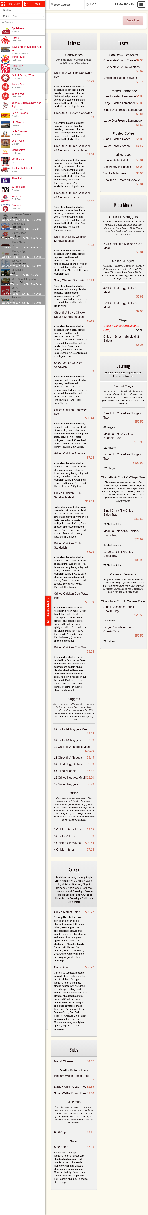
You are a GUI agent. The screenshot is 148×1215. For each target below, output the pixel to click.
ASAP (92, 4)
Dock (37, 3)
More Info (133, 20)
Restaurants (124, 4)
